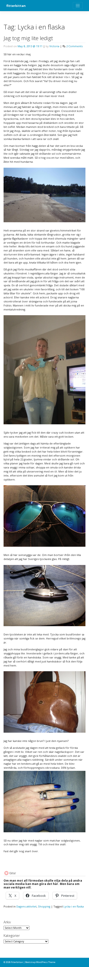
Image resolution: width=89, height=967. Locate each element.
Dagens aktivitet (26, 906)
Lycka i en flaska (73, 906)
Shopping (44, 906)
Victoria (54, 46)
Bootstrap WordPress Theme (40, 962)
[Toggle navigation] (78, 5)
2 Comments (74, 46)
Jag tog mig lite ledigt (28, 38)
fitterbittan (16, 6)
